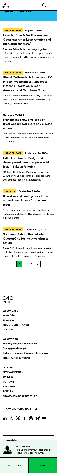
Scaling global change (14, 348)
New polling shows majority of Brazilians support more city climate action (27, 124)
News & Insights (12, 372)
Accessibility (11, 440)
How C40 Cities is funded (16, 324)
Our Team (8, 329)
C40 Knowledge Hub (18, 408)
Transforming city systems (16, 357)
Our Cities (9, 367)
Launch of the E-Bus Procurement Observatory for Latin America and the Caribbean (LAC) (27, 39)
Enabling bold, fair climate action (20, 343)
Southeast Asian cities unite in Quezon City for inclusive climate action (25, 238)
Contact (8, 381)
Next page (38, 264)
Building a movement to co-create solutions (25, 353)
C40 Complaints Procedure (20, 396)
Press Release (12, 30)
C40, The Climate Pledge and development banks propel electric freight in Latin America (26, 162)
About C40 (8, 315)
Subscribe (9, 386)
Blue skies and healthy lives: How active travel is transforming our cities (25, 200)
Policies (8, 391)
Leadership (9, 320)
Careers (8, 377)
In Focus (9, 191)
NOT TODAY (14, 465)
